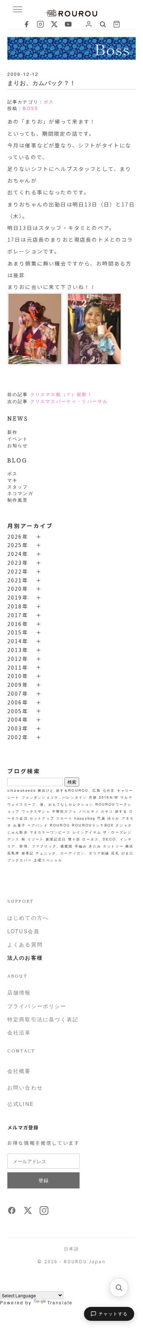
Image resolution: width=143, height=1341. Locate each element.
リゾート (35, 839)
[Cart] (116, 24)
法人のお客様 (25, 957)
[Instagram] (40, 24)
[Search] (102, 24)
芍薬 (101, 818)
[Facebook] (26, 24)
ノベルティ (88, 811)
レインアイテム (87, 832)
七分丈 (109, 790)
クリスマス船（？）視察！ (61, 394)
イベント (17, 438)
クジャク (123, 825)
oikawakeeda (21, 790)
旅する (121, 811)
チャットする (113, 1313)
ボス (12, 473)
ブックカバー (19, 859)
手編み (81, 846)
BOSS (30, 108)
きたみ (95, 846)
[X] (54, 24)
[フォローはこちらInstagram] (44, 1212)
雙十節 (74, 839)
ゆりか (113, 818)
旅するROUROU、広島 (78, 790)
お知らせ (17, 445)
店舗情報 (19, 992)
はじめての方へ (28, 917)
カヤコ (107, 811)
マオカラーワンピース (50, 832)
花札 (115, 852)
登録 (43, 1180)
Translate (60, 1302)
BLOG (17, 460)
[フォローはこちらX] (27, 1212)
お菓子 (19, 825)
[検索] (118, 1287)
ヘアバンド (37, 825)
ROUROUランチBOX (93, 825)
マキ (12, 480)
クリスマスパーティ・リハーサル (69, 401)
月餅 (93, 797)
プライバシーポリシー (37, 1006)
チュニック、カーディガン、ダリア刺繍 (72, 852)
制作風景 (17, 500)
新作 (12, 432)
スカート (64, 818)
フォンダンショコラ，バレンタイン (54, 797)
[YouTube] (68, 24)
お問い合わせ (25, 1087)
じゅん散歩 (17, 832)
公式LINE (20, 1103)
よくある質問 (25, 944)
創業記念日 (56, 839)
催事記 (28, 852)
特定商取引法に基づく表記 (42, 1019)
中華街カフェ (64, 811)
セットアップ (42, 818)
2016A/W (108, 797)
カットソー (113, 846)
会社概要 (19, 1070)
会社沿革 (19, 1032)
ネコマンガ (20, 493)
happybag (84, 818)
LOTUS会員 (23, 931)
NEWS (17, 418)
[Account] (88, 24)
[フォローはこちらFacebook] (11, 1212)
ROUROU (60, 825)
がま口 (127, 852)
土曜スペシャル (48, 859)
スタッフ (17, 486)
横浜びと (46, 790)
